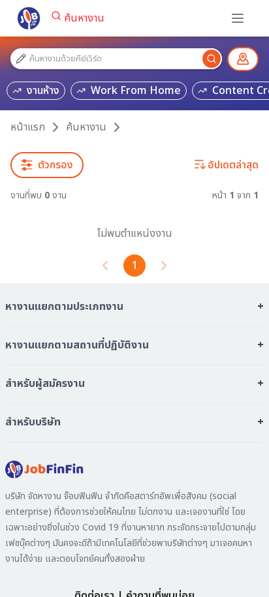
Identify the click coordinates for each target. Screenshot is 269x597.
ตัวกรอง (55, 165)
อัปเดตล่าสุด (233, 165)
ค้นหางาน (84, 18)
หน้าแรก (27, 127)
